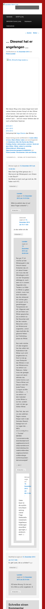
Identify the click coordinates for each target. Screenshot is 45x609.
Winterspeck (21, 148)
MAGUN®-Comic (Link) (13, 21)
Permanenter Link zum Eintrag (26, 152)
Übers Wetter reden (18, 140)
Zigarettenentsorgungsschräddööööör (18, 150)
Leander (19, 193)
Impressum (28, 21)
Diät (17, 142)
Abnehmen (11, 142)
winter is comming (25, 146)
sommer (29, 144)
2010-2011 (9, 126)
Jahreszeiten (21, 144)
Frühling (8, 144)
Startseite (9, 17)
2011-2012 (9, 128)
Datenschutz (10, 26)
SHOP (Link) (20, 17)
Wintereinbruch (11, 148)
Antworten (13, 186)
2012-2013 (9, 131)
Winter (16, 146)
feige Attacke (21, 133)
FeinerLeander (11, 54)
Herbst (14, 144)
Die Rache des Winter (26, 142)
